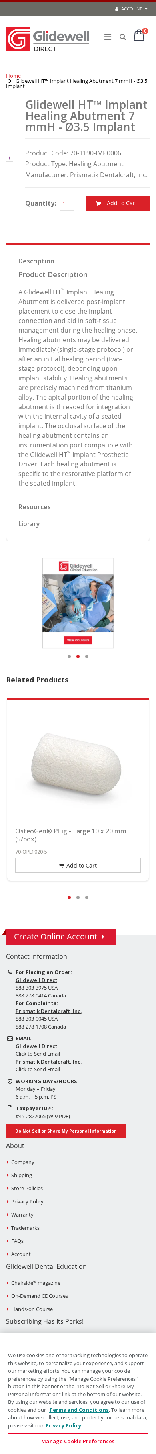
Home (13, 75)
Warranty (22, 1214)
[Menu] (107, 36)
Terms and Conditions (79, 1409)
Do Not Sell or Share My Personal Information (66, 1131)
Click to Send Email (38, 1053)
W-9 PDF (58, 1116)
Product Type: (46, 163)
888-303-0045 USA (37, 1018)
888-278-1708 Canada (41, 1026)
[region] (78, 1393)
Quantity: (40, 203)
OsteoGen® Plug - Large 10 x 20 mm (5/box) (70, 835)
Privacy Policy (27, 1201)
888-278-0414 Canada (41, 995)
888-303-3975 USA (37, 987)
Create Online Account (55, 936)
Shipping (21, 1175)
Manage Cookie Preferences (77, 1441)
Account (131, 9)
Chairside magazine (35, 1282)
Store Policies (27, 1188)
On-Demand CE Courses (39, 1295)
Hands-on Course (32, 1309)
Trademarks (25, 1227)
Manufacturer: (46, 174)
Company (22, 1162)
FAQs (17, 1240)
